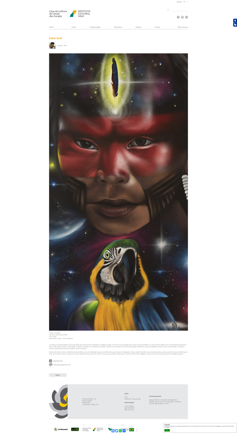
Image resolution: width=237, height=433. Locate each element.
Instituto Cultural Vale (132, 399)
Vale (125, 397)
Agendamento (129, 408)
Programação (95, 27)
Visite (73, 27)
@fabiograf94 (58, 361)
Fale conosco (183, 27)
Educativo (118, 27)
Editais (138, 27)
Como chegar (129, 406)
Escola (157, 27)
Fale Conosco (129, 410)
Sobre (51, 27)
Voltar (58, 375)
